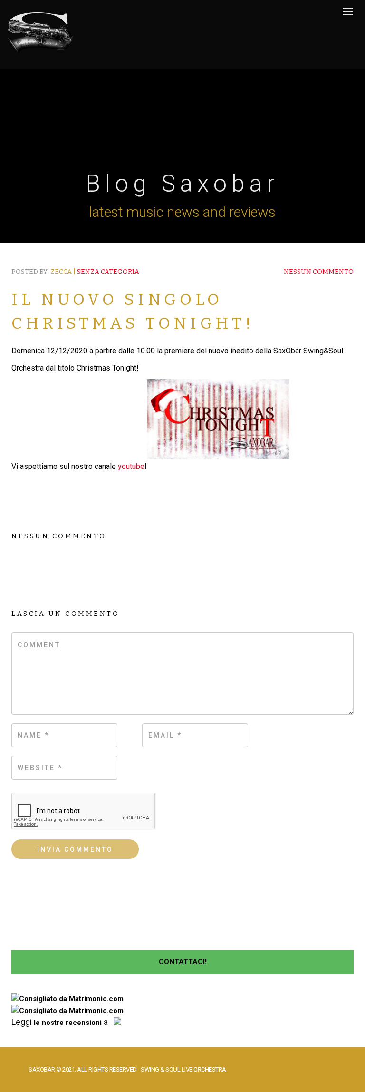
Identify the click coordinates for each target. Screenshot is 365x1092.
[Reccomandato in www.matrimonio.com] (67, 998)
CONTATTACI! (183, 961)
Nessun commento (319, 272)
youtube (131, 466)
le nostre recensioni (68, 1022)
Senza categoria (108, 272)
